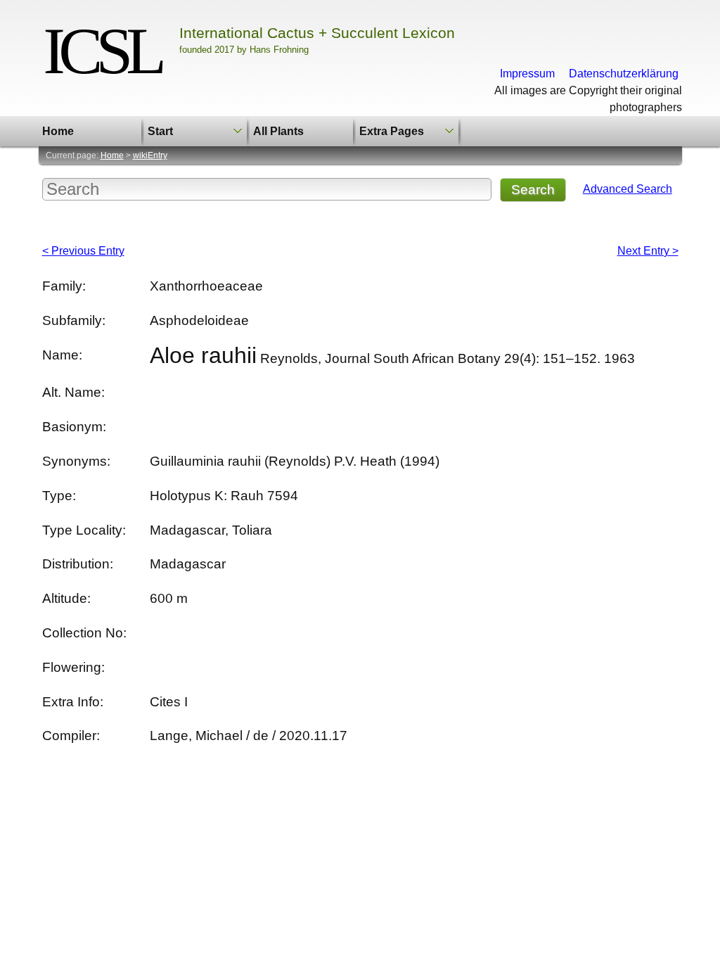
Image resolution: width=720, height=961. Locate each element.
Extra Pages (391, 131)
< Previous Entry (83, 251)
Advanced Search (627, 189)
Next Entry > (648, 251)
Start (160, 131)
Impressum (527, 73)
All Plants (278, 131)
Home (58, 131)
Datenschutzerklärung (624, 73)
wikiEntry (150, 155)
